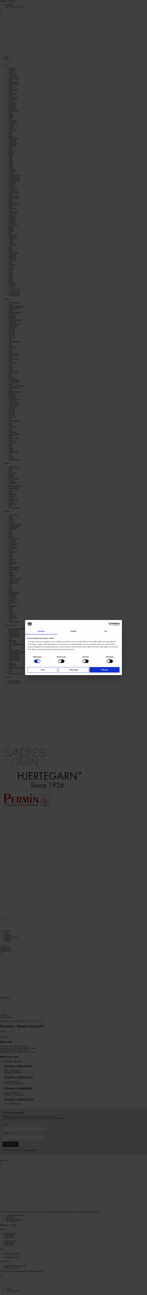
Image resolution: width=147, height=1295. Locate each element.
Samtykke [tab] (41, 631)
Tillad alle (104, 670)
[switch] (61, 661)
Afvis (43, 670)
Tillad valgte (73, 670)
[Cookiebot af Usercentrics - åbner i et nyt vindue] (110, 624)
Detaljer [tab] (74, 631)
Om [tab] (105, 631)
